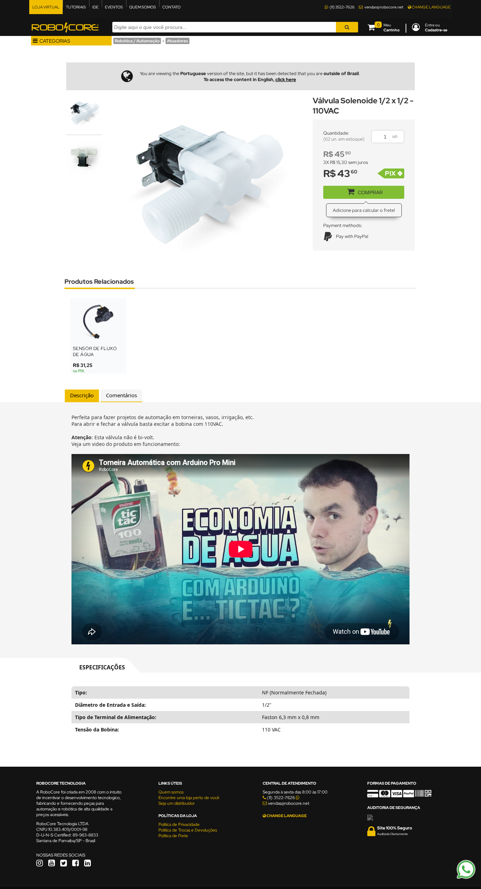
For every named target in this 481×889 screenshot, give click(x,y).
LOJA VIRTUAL (46, 7)
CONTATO (171, 7)
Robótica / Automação (137, 41)
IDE (95, 7)
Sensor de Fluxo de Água (95, 351)
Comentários (121, 395)
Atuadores (177, 41)
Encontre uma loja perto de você (188, 798)
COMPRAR (370, 192)
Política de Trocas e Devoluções (187, 830)
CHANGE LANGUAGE (431, 7)
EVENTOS (114, 7)
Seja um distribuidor (176, 803)
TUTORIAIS (76, 7)
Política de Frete (173, 836)
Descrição (82, 395)
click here (285, 79)
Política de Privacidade (179, 824)
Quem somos (170, 792)
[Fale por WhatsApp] (466, 877)
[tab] (81, 396)
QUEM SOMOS (142, 7)
